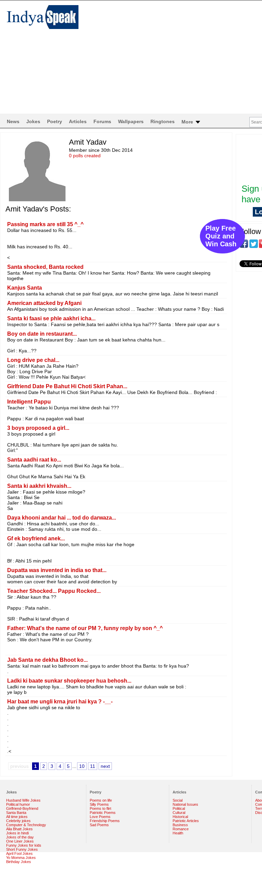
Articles (78, 121)
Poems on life (101, 800)
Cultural (179, 813)
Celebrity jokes (18, 821)
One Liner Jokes (20, 841)
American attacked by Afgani (44, 303)
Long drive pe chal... (33, 360)
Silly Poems (99, 804)
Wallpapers (131, 121)
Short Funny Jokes (22, 849)
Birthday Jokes (18, 862)
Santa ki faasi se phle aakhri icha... (51, 318)
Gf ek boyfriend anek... (36, 538)
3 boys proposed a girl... (38, 428)
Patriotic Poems (103, 813)
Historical (180, 817)
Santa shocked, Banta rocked (45, 267)
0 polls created (85, 155)
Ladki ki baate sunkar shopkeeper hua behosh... (69, 681)
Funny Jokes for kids (23, 845)
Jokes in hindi (17, 833)
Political (179, 808)
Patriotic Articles (186, 821)
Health (178, 833)
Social (178, 800)
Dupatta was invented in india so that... (56, 570)
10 (82, 766)
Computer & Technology (26, 825)
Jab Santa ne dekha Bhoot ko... (47, 660)
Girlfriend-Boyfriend (22, 808)
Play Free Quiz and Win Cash (220, 236)
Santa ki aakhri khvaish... (39, 486)
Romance (181, 829)
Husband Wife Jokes (23, 800)
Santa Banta (16, 813)
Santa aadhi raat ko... (34, 460)
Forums (102, 121)
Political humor (18, 804)
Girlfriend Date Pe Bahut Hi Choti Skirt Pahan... (67, 386)
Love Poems (100, 817)
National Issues (185, 804)
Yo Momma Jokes (21, 858)
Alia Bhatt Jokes (19, 829)
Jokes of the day (20, 837)
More (187, 122)
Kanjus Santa (24, 288)
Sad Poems (99, 825)
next (105, 766)
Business (180, 825)
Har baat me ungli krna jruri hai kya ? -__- (60, 701)
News (13, 121)
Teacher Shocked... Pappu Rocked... (54, 591)
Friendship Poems (105, 821)
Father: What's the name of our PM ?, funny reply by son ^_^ (85, 628)
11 (92, 766)
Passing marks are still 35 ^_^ (45, 224)
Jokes (33, 121)
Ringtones (162, 121)
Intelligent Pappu (29, 402)
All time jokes (17, 817)
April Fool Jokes (19, 853)
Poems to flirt (100, 808)
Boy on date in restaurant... (42, 334)
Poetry (54, 121)
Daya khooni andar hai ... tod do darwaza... (61, 518)
